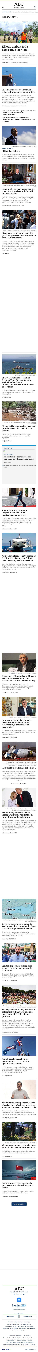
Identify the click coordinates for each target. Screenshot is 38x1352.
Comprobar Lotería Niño (15, 1335)
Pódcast (32, 1344)
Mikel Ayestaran (6, 692)
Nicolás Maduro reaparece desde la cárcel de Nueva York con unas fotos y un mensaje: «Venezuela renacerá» (19, 1105)
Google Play (28, 1316)
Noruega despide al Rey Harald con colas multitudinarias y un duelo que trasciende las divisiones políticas (18, 1013)
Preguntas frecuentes (27, 1342)
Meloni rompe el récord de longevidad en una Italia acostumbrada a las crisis (14, 512)
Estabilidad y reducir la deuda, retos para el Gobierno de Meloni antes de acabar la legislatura (17, 814)
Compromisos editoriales (19, 1331)
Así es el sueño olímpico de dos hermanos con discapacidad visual (19, 458)
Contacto (27, 1322)
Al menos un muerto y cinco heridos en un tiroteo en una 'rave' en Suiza (19, 1146)
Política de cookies (26, 1324)
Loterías (30, 1340)
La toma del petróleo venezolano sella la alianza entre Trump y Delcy (19, 91)
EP (3, 397)
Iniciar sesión (35, 7)
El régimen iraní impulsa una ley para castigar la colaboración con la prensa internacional (19, 235)
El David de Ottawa (11, 151)
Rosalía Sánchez (6, 205)
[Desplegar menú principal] (3, 7)
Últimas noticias (21, 1340)
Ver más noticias (19, 1204)
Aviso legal (21, 1326)
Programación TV (10, 1340)
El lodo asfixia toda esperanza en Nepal (15, 48)
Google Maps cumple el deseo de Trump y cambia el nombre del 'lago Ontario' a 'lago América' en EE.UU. (19, 926)
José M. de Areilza (7, 148)
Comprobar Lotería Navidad (10, 1338)
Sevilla (22, 7)
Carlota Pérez (5, 253)
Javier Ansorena (6, 106)
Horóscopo (32, 1338)
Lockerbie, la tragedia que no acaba (19, 767)
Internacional (10, 17)
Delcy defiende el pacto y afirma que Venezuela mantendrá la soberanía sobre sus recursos (19, 119)
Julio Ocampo (6, 529)
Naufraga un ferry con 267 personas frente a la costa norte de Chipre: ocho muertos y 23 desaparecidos (19, 558)
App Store (11, 1316)
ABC (3, 1075)
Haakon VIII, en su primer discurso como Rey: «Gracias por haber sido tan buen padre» (18, 191)
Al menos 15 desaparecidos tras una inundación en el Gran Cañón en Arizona (18, 428)
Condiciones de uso (10, 1326)
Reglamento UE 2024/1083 (10, 1328)
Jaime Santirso (6, 62)
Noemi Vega (5, 939)
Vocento (10, 1322)
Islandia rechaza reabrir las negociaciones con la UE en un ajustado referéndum (16, 1061)
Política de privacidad (13, 1324)
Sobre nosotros (19, 1322)
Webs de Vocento (30, 1349)
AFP (3, 441)
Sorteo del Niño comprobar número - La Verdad (15, 1344)
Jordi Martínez (6, 1117)
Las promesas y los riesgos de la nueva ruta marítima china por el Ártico (17, 1185)
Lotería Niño (26, 1335)
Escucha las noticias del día (12, 1342)
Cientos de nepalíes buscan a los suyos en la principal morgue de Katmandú (17, 968)
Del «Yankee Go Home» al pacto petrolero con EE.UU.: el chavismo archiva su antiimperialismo (19, 112)
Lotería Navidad (23, 1338)
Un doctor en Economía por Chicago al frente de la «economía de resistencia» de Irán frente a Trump (19, 678)
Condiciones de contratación (27, 1328)
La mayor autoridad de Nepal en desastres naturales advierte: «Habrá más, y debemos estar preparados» (17, 723)
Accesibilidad (29, 1326)
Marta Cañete (6, 572)
